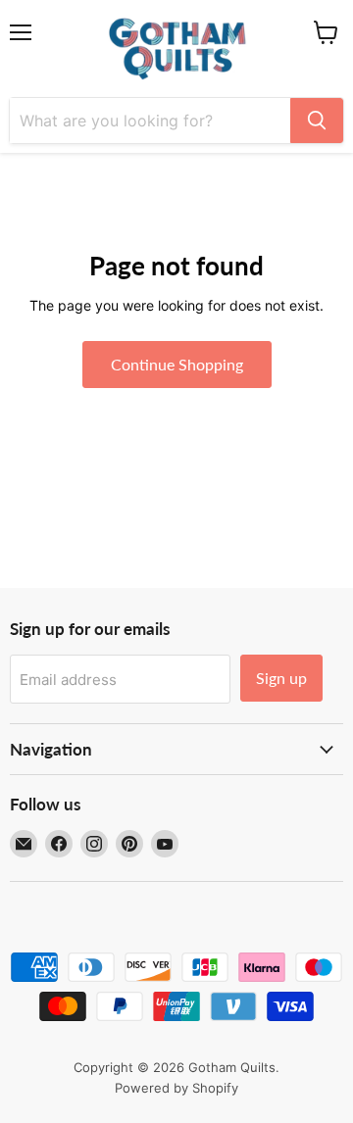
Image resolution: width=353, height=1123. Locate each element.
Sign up (281, 677)
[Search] (316, 120)
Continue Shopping (177, 364)
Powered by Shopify (176, 1088)
